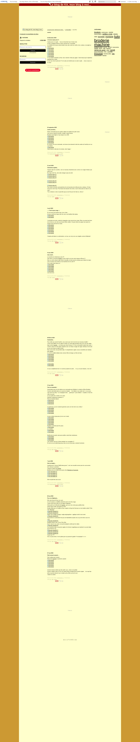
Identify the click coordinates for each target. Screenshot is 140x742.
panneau (104, 55)
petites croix (107, 34)
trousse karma (116, 47)
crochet (111, 32)
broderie (97, 32)
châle (104, 48)
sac (113, 54)
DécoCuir (52, 509)
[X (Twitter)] (93, 2)
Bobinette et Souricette (72, 470)
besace (100, 48)
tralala (95, 36)
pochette (101, 37)
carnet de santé (99, 50)
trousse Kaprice (98, 34)
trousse (98, 53)
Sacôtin (60, 258)
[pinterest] (95, 2)
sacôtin (96, 48)
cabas (107, 50)
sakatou (115, 34)
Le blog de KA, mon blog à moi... (55, 29)
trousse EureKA (98, 55)
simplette (110, 51)
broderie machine (102, 42)
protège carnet (98, 47)
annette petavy (104, 32)
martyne (108, 48)
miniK (105, 51)
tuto (117, 36)
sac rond (105, 47)
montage (109, 37)
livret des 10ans (107, 53)
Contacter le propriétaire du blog (29, 34)
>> (76, 639)
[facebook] (90, 2)
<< (64, 639)
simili (112, 50)
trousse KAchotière (98, 51)
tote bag (110, 47)
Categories (68, 29)
